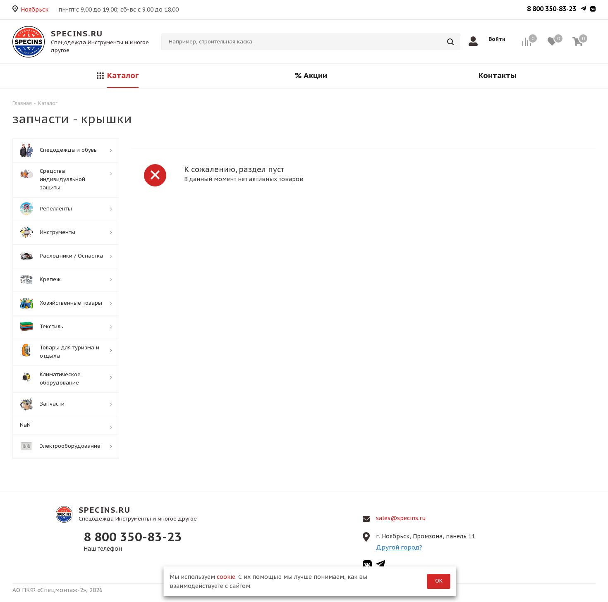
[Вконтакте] (593, 9)
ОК (439, 580)
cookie (226, 576)
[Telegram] (583, 9)
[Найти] (450, 41)
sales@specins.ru (401, 518)
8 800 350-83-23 (551, 9)
